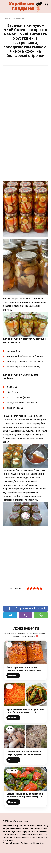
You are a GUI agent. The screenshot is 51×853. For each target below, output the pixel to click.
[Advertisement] (25, 95)
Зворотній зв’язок (11, 843)
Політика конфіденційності (33, 843)
